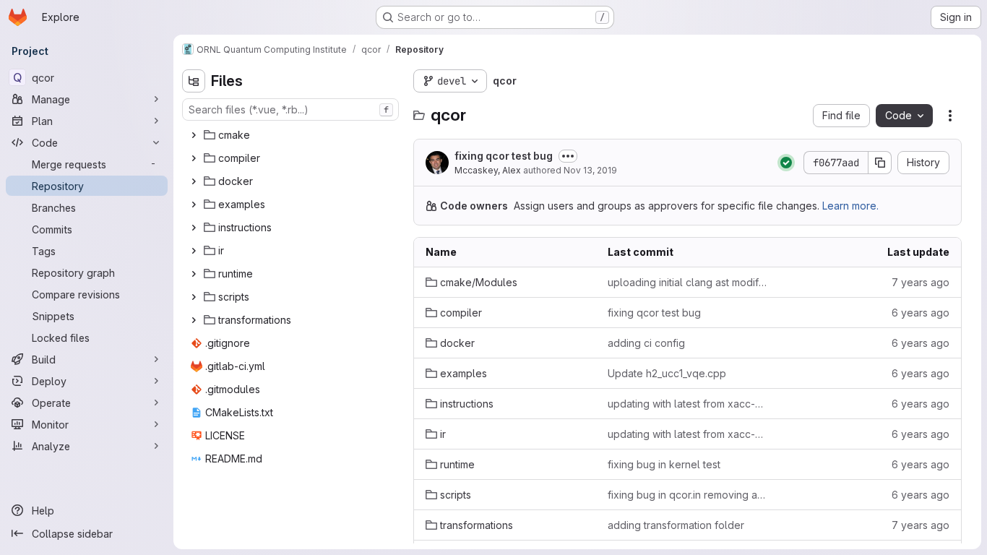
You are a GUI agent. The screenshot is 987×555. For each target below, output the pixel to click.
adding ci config (646, 343)
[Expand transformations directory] (193, 320)
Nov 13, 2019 (590, 170)
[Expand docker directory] (193, 181)
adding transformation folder (676, 525)
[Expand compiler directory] (193, 158)
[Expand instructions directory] (193, 227)
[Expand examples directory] (193, 204)
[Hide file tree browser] (193, 80)
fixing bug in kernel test (664, 464)
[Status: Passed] (786, 162)
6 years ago (920, 312)
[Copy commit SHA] (880, 162)
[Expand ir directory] (193, 250)
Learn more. (850, 205)
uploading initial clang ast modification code (687, 282)
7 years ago (920, 282)
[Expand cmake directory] (193, 135)
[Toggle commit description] (568, 156)
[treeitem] (292, 135)
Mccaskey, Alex (487, 170)
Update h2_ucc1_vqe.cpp (667, 373)
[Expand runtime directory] (193, 274)
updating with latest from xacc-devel (687, 403)
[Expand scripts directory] (193, 297)
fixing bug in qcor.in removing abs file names (687, 495)
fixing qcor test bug (503, 156)
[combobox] (290, 109)
